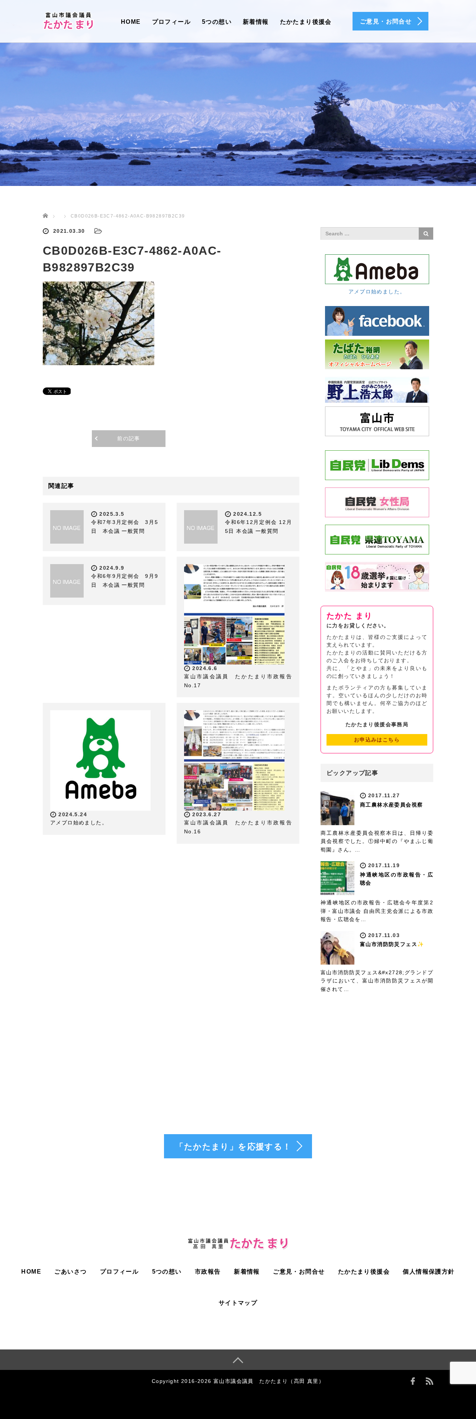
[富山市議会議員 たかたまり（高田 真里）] (69, 20)
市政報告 (208, 1271)
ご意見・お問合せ (299, 1271)
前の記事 (128, 438)
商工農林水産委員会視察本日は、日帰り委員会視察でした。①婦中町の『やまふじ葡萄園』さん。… (377, 841)
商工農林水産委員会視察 (391, 805)
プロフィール (171, 22)
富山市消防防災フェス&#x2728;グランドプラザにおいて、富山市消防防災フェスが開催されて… (377, 980)
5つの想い (217, 22)
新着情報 (256, 22)
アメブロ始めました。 (78, 823)
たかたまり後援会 (306, 22)
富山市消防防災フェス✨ (392, 944)
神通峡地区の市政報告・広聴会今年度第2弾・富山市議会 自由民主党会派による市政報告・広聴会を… (377, 911)
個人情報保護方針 (428, 1271)
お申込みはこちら (377, 740)
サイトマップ (238, 1303)
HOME (131, 22)
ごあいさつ (70, 1271)
